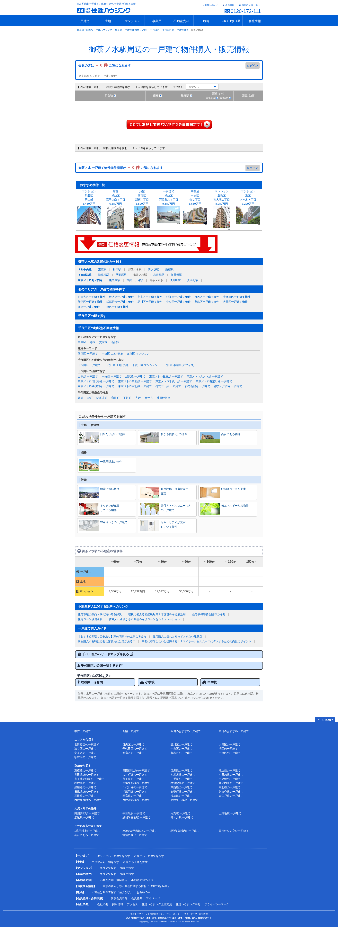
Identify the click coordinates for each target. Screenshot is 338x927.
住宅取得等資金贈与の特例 (208, 614)
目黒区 (206, 296)
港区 (89, 306)
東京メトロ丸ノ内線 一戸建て (205, 376)
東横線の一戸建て (85, 770)
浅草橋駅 (103, 274)
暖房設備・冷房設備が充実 (174, 491)
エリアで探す (108, 867)
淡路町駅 (175, 280)
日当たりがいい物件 (112, 434)
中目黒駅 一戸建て (133, 813)
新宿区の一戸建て (133, 752)
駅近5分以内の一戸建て (185, 830)
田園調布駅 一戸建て (87, 813)
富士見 (149, 397)
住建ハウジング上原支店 (157, 904)
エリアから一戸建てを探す (113, 856)
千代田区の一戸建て (134, 748)
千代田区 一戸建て (89, 365)
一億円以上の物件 (111, 461)
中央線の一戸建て (230, 778)
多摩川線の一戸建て (183, 774)
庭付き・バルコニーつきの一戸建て (176, 507)
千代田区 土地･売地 (116, 365)
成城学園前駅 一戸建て (136, 817)
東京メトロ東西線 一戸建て (135, 381)
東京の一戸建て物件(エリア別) (131, 30)
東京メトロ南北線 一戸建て (135, 386)
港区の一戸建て (228, 748)
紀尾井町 (101, 397)
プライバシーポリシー (171, 914)
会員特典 (136, 898)
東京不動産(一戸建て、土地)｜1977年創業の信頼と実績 (106, 3)
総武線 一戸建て (135, 376)
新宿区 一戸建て (88, 353)
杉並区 (178, 296)
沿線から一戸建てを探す (149, 856)
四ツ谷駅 (153, 269)
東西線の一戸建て (181, 787)
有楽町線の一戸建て (183, 791)
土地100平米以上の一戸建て (139, 830)
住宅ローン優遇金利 (90, 619)
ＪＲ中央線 (85, 269)
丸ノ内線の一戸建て (231, 783)
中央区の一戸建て (181, 748)
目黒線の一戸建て (181, 770)
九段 (138, 397)
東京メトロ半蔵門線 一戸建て (96, 386)
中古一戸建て (82, 731)
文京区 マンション (138, 353)
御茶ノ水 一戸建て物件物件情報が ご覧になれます (120, 167)
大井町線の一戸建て (134, 774)
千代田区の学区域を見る (94, 676)
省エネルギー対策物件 (235, 505)
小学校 (150, 682)
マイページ (153, 898)
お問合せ (154, 914)
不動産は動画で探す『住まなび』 (112, 892)
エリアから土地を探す (105, 862)
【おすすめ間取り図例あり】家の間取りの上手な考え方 (112, 636)
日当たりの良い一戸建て (234, 830)
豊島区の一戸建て (181, 752)
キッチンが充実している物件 (109, 507)
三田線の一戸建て (85, 795)
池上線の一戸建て (230, 770)
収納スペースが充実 (233, 488)
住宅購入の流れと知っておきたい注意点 (177, 636)
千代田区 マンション (145, 365)
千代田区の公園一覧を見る (100, 665)
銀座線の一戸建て (85, 787)
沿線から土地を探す (135, 862)
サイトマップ (190, 914)
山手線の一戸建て (181, 778)
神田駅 (117, 269)
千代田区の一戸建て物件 (175, 30)
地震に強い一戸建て (134, 835)
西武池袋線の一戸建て (136, 800)
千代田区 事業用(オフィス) (178, 365)
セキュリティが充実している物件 (173, 524)
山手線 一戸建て (88, 376)
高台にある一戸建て (86, 835)
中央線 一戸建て (112, 376)
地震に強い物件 (109, 488)
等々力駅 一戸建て (182, 817)
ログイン (252, 65)
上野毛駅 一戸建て (230, 813)
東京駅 (102, 269)
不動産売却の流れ (142, 880)
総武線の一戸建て (85, 783)
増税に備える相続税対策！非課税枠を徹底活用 (157, 614)
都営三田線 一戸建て (168, 386)
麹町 (90, 397)
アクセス (132, 904)
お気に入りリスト (251, 5)
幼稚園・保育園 (92, 682)
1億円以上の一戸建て (87, 830)
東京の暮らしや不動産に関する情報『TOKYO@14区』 (136, 886)
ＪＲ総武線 (85, 274)
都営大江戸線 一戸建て (228, 386)
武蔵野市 (120, 301)
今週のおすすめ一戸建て (186, 731)
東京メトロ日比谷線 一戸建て (96, 381)
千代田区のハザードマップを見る (106, 654)
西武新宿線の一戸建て (88, 800)
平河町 (127, 397)
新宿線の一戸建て (133, 795)
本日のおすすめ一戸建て (234, 731)
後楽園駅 (114, 280)
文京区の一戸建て (85, 752)
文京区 (150, 296)
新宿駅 (169, 269)
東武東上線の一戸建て (184, 800)
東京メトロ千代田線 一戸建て (174, 381)
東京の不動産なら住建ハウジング (94, 30)
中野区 (116, 306)
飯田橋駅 (176, 274)
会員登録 (230, 5)
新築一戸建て (130, 731)
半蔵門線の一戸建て (134, 791)
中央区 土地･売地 (112, 353)
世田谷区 (91, 296)
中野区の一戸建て (230, 752)
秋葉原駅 (121, 274)
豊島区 (206, 301)
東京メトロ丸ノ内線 (90, 280)
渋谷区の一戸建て (85, 748)
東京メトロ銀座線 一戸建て (166, 376)
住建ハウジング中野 (188, 904)
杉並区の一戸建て (85, 757)
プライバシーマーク (216, 904)
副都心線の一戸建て (231, 791)
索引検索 (203, 914)
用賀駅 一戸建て (181, 813)
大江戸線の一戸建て (231, 795)
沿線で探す (127, 867)
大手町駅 (192, 280)
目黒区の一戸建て (133, 744)
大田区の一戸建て (230, 744)
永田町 (115, 397)
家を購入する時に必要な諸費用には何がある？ (106, 641)
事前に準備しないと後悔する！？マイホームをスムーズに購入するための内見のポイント (196, 641)
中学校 (212, 682)
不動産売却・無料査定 (113, 880)
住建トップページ (138, 914)
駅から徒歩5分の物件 (174, 434)
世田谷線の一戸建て (86, 774)
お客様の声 (143, 892)
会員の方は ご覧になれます (104, 65)
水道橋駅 (158, 274)
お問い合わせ (212, 5)
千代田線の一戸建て (134, 787)
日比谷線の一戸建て (86, 791)
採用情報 (117, 904)
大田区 (235, 301)
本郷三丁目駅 (135, 280)
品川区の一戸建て (181, 744)
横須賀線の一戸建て (183, 783)
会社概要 (102, 904)
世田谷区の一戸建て (86, 744)
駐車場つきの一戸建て (114, 522)
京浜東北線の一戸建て (136, 783)
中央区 (178, 301)
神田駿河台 (163, 397)
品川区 (150, 301)
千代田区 (154, 30)
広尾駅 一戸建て (84, 817)
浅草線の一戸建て (181, 795)
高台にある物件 (230, 434)
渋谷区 (121, 296)
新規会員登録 (119, 898)
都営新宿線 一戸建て (197, 386)
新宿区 (90, 301)
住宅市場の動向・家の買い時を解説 (100, 614)
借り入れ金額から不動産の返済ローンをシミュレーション (144, 619)
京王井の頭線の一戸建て (89, 778)
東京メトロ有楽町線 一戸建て (214, 381)
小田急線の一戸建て (231, 774)
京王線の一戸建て (133, 778)
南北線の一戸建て (230, 787)
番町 (80, 397)
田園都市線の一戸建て (136, 770)
